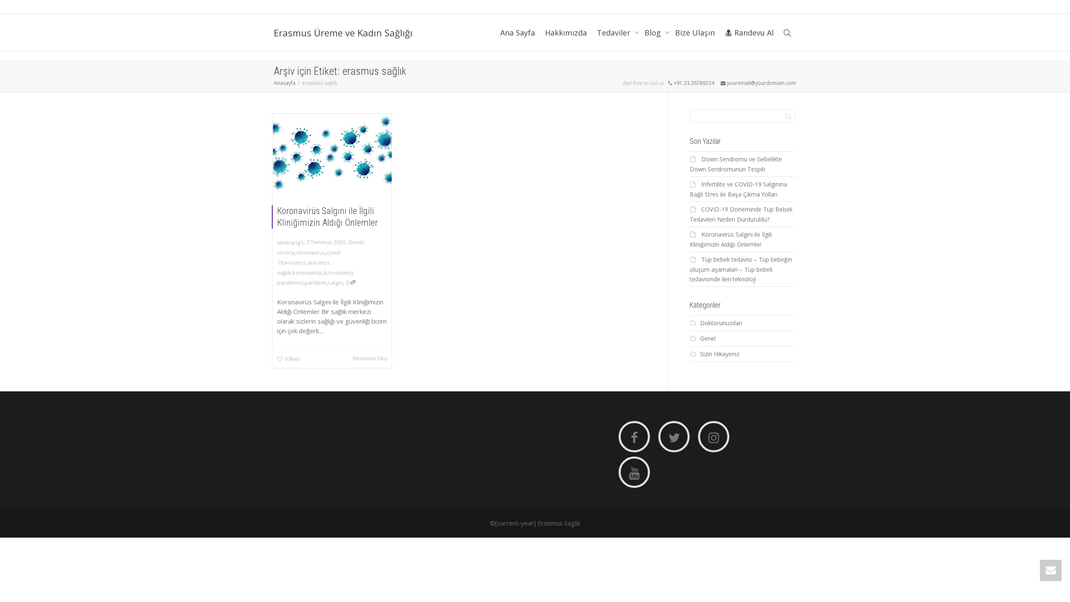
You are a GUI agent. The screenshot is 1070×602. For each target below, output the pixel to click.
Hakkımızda (566, 33)
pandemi (316, 282)
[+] (332, 153)
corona (286, 252)
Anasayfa (285, 83)
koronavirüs (308, 272)
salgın (335, 282)
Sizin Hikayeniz (719, 354)
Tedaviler (614, 33)
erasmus (295, 262)
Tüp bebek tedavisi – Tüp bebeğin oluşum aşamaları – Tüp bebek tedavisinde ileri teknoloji (741, 269)
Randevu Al (753, 33)
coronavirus (311, 252)
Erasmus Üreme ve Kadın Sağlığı (343, 32)
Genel (356, 242)
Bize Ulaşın (695, 33)
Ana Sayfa (517, 33)
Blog (654, 33)
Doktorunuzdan (721, 323)
